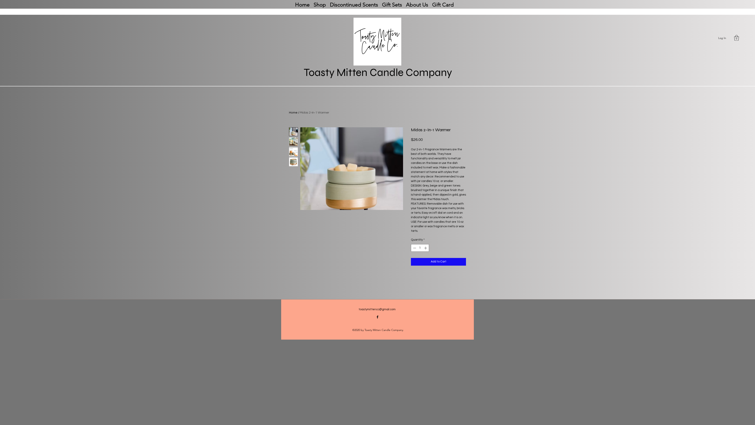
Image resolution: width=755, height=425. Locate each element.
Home (293, 112)
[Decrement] (414, 248)
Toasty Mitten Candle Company (378, 72)
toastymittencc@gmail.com (377, 309)
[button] (736, 38)
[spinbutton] (420, 248)
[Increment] (426, 248)
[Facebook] (377, 317)
